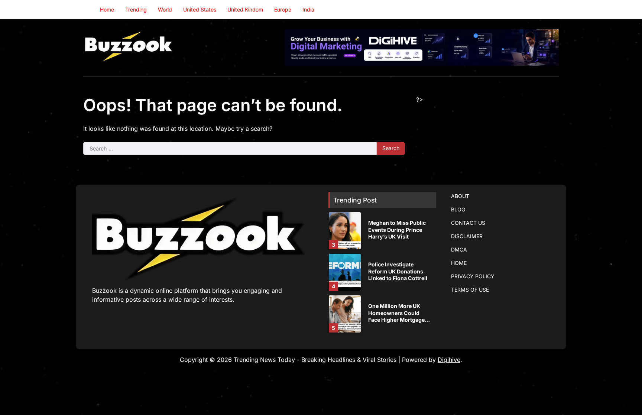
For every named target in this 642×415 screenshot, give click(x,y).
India (308, 9)
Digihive (449, 359)
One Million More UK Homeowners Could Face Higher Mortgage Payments (396, 316)
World (165, 9)
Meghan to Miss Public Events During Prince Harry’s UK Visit (397, 230)
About (460, 196)
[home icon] (88, 9)
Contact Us (468, 223)
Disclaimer (467, 236)
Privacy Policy (473, 276)
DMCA (459, 249)
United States (199, 9)
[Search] (553, 9)
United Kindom (245, 9)
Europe (282, 9)
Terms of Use (470, 289)
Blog (458, 209)
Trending (136, 9)
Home (107, 9)
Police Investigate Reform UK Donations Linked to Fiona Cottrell (397, 271)
